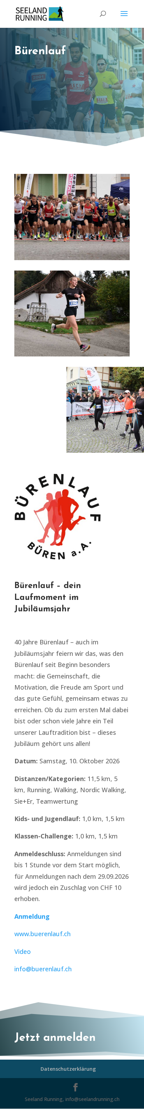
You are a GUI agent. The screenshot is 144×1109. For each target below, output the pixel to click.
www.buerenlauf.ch (42, 934)
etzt (31, 1038)
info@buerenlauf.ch (43, 969)
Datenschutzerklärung (68, 1069)
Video (22, 951)
